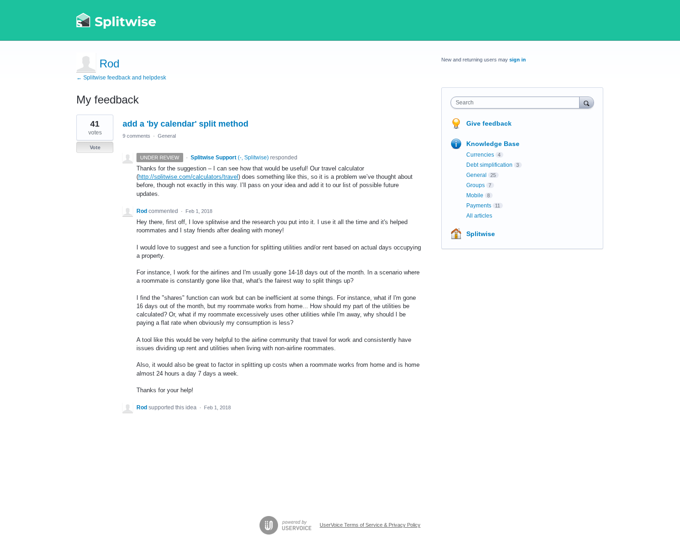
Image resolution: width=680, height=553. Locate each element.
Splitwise (480, 233)
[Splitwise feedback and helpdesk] (116, 20)
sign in (517, 59)
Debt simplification (489, 165)
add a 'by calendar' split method (185, 123)
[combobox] (517, 102)
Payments (478, 205)
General (167, 136)
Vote (95, 147)
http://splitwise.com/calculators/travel (188, 176)
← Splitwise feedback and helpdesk (121, 77)
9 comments (136, 136)
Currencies (480, 155)
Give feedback (489, 123)
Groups (475, 185)
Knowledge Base (492, 143)
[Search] (586, 102)
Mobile (474, 195)
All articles (479, 216)
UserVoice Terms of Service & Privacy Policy (370, 525)
